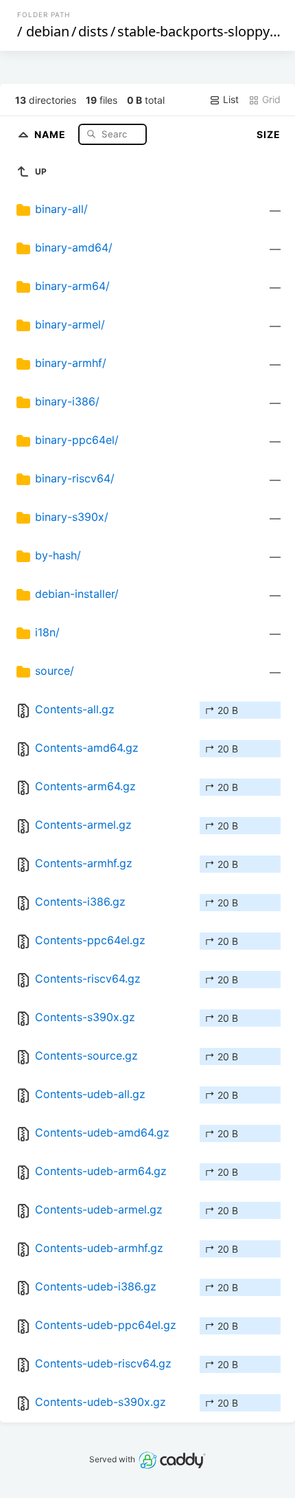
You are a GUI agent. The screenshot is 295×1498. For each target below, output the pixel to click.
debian (47, 31)
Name (51, 133)
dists (93, 31)
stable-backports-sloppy (193, 31)
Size (269, 134)
